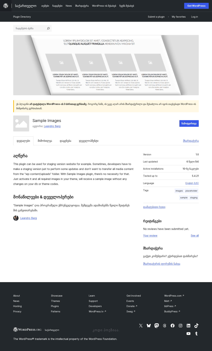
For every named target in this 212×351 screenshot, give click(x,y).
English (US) (192, 183)
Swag (131, 311)
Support (93, 301)
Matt (168, 301)
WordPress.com (174, 295)
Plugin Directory (22, 16)
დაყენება (65, 140)
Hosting (17, 306)
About (16, 295)
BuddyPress (172, 311)
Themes (55, 301)
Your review (150, 235)
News (16, 301)
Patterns (55, 311)
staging (193, 197)
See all (195, 235)
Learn (92, 295)
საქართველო (52, 330)
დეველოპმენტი (88, 140)
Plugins (55, 306)
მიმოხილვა (45, 140)
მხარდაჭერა (191, 140)
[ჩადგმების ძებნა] (48, 28)
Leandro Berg (52, 126)
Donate (132, 306)
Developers (95, 306)
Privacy (17, 311)
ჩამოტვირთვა (189, 123)
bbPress (170, 306)
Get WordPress (196, 5)
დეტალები (23, 140)
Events (130, 301)
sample (183, 197)
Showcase (56, 295)
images (179, 191)
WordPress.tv (97, 311)
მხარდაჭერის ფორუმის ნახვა (161, 263)
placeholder (191, 191)
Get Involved (134, 295)
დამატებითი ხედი (154, 207)
